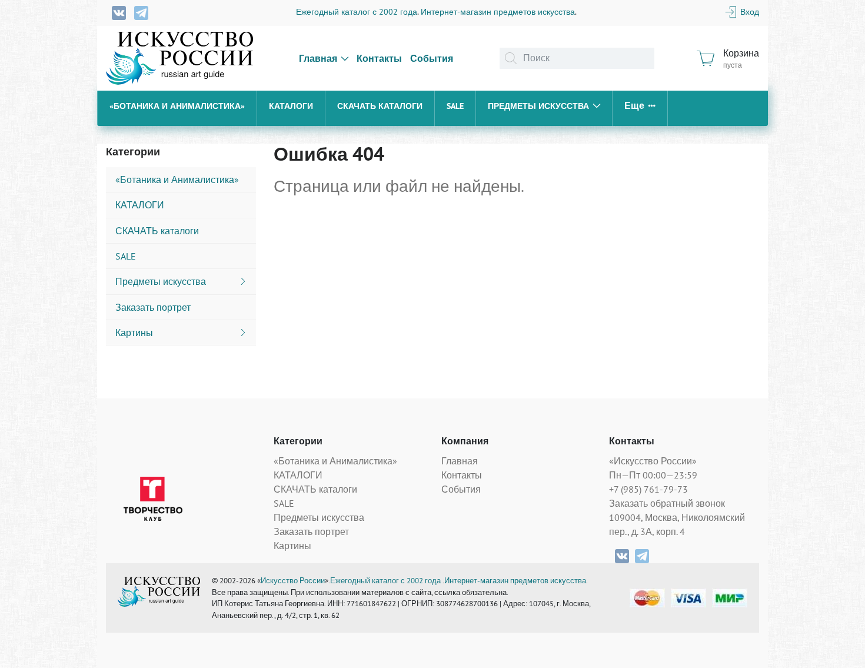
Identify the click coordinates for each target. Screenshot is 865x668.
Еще (634, 105)
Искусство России (293, 581)
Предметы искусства (538, 106)
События (431, 58)
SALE (455, 106)
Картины (292, 545)
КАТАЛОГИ (291, 106)
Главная (318, 58)
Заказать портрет (311, 531)
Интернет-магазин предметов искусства (498, 11)
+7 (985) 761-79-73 (648, 489)
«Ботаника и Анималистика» (177, 106)
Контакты (379, 58)
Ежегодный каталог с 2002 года (356, 11)
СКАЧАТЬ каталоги (379, 106)
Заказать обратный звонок (667, 503)
